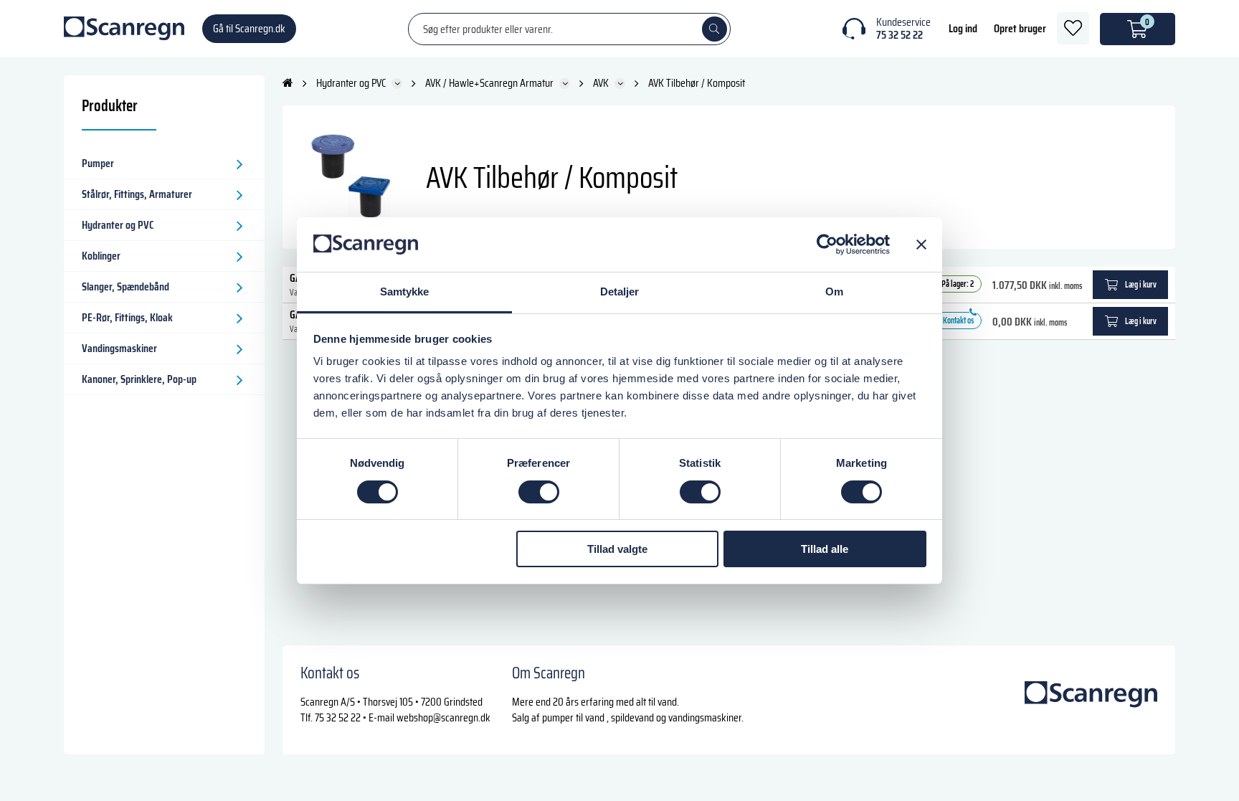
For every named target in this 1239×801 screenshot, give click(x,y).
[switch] (538, 491)
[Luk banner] (921, 245)
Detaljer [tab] (620, 291)
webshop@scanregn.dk (443, 717)
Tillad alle (824, 549)
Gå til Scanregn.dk (249, 28)
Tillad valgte (617, 549)
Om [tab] (834, 291)
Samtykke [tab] (404, 291)
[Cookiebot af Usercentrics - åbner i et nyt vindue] (827, 244)
